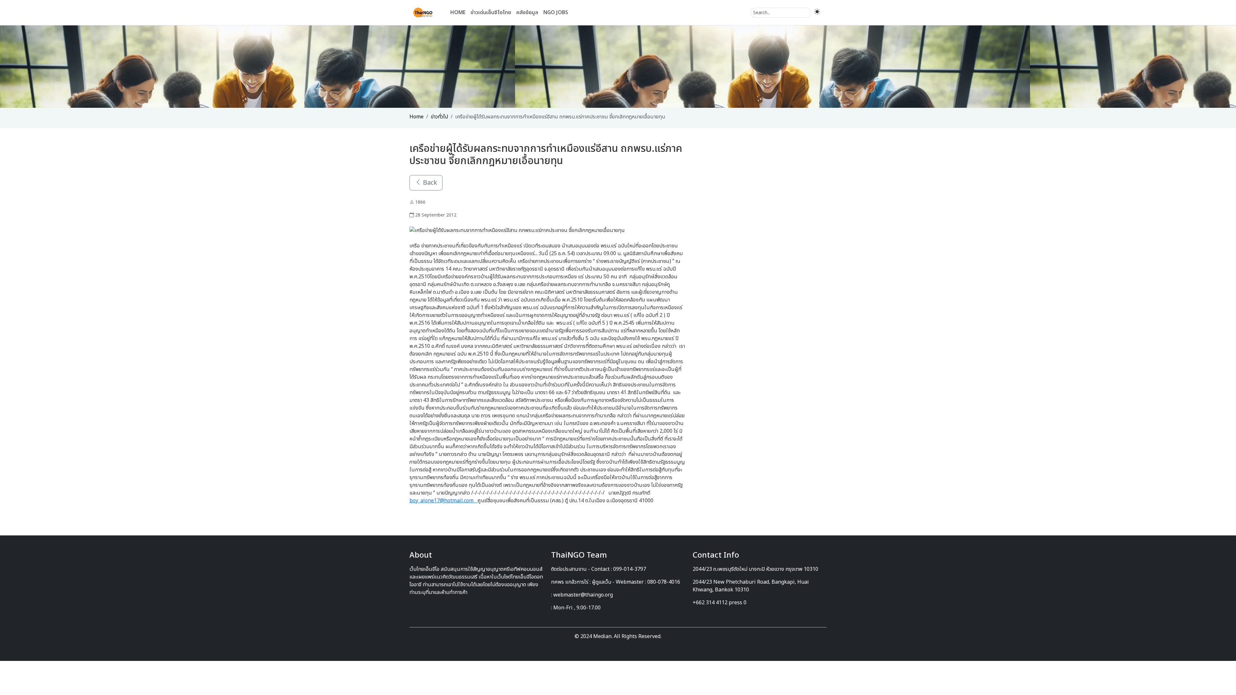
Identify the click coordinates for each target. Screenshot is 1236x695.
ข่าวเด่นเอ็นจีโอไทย (491, 12)
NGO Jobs (555, 12)
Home (457, 12)
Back (429, 183)
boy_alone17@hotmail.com (443, 501)
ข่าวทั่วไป (439, 117)
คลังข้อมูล (527, 12)
